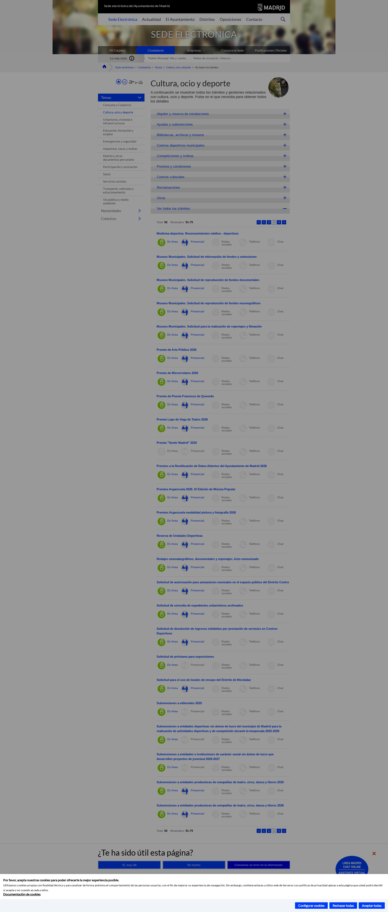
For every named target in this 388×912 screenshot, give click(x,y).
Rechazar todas (343, 905)
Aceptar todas (372, 905)
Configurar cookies (311, 905)
